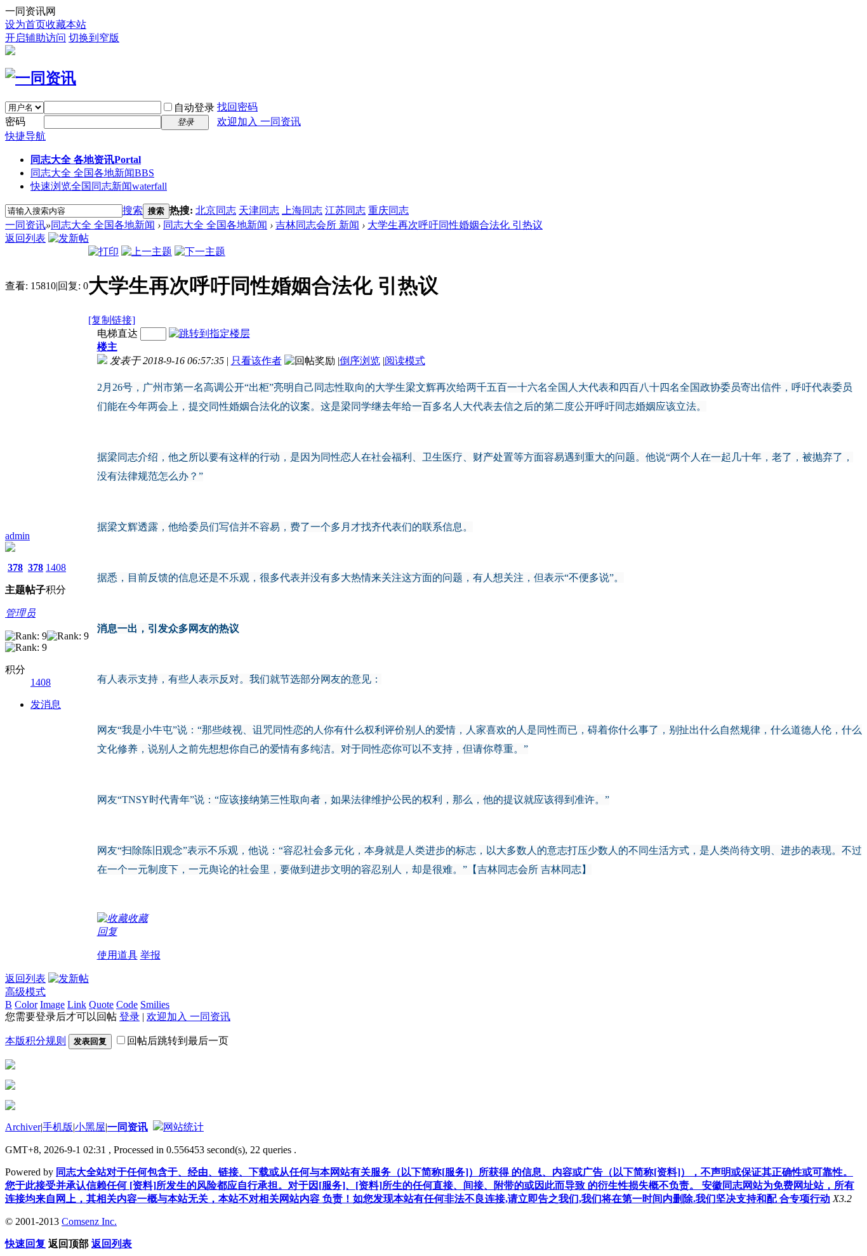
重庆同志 (388, 210)
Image (52, 1004)
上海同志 (302, 210)
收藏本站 (66, 24)
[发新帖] (68, 238)
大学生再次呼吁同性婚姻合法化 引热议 (455, 224)
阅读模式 (405, 360)
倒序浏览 (360, 360)
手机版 (58, 1127)
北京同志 (215, 210)
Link (76, 1004)
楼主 (107, 346)
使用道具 (117, 955)
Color (26, 1004)
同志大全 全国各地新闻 (92, 172)
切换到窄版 (94, 37)
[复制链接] (111, 320)
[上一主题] (146, 251)
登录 (129, 1016)
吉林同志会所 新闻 (317, 224)
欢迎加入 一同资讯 (259, 121)
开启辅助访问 (35, 37)
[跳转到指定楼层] (209, 333)
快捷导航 (25, 136)
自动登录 (194, 107)
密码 (15, 121)
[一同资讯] (40, 78)
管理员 (20, 613)
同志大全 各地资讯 (85, 159)
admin (17, 535)
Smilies (154, 1004)
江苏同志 (345, 210)
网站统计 (183, 1127)
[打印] (103, 251)
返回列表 (25, 238)
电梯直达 (117, 333)
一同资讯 (25, 224)
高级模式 (25, 991)
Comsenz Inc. (89, 1221)
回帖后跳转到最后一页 (177, 1040)
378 (15, 567)
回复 (107, 931)
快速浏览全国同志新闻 (98, 186)
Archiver (23, 1127)
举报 (150, 955)
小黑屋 (90, 1127)
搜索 (132, 210)
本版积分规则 (35, 1040)
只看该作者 (256, 360)
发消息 (45, 704)
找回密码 (237, 106)
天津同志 (259, 210)
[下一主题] (200, 251)
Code (127, 1004)
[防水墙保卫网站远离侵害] (158, 1127)
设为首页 (25, 24)
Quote (101, 1004)
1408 (56, 567)
